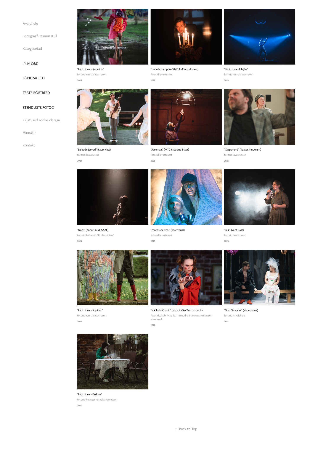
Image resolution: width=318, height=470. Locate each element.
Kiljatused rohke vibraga (41, 120)
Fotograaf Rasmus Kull (40, 36)
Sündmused (34, 78)
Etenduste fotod (38, 107)
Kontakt (29, 145)
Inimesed (31, 63)
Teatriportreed (36, 93)
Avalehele (30, 23)
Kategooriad (32, 49)
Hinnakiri (30, 133)
